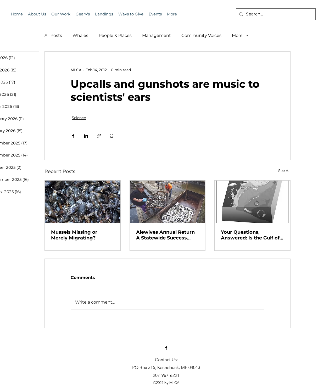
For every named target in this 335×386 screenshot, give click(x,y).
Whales (80, 35)
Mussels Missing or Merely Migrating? (74, 235)
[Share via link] (98, 135)
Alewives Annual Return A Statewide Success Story (165, 235)
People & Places (115, 35)
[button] (155, 14)
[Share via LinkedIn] (85, 135)
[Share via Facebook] (73, 135)
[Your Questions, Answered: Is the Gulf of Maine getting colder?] (252, 202)
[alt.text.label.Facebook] (166, 347)
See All (284, 170)
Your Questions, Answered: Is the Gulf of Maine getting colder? (250, 235)
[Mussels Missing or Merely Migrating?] (82, 202)
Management (156, 35)
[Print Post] (111, 135)
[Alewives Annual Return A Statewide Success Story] (167, 202)
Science (79, 117)
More (237, 35)
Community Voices (201, 35)
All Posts (53, 35)
